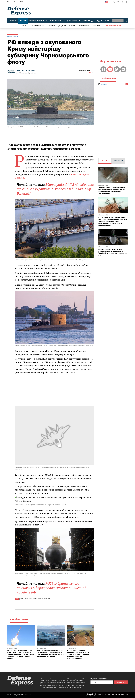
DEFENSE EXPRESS (25, 70)
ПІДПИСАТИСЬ (121, 682)
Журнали (52, 26)
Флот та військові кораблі (42, 598)
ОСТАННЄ (105, 161)
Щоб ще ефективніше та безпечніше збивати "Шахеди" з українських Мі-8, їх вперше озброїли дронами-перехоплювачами (80, 654)
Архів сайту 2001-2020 (113, 26)
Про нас (24, 26)
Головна (9, 36)
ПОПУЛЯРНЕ (118, 161)
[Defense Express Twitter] (123, 2)
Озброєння (28, 598)
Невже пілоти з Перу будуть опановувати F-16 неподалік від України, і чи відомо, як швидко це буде (112, 252)
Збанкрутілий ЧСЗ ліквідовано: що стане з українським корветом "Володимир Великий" (55, 189)
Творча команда (38, 26)
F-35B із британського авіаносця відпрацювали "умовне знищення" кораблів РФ (51, 588)
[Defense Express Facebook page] (114, 2)
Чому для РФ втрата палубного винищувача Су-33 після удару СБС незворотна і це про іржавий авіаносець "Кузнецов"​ (50, 653)
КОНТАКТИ (124, 695)
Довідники (62, 26)
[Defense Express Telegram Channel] (127, 2)
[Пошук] (126, 20)
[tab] (105, 161)
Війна (22, 598)
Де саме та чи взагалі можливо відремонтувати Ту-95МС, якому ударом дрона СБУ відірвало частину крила (111, 190)
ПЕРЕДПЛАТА (116, 695)
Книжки (72, 26)
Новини (16, 36)
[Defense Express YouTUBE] (118, 2)
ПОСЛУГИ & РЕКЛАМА (104, 695)
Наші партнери (84, 26)
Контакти (96, 26)
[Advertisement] (84, 11)
